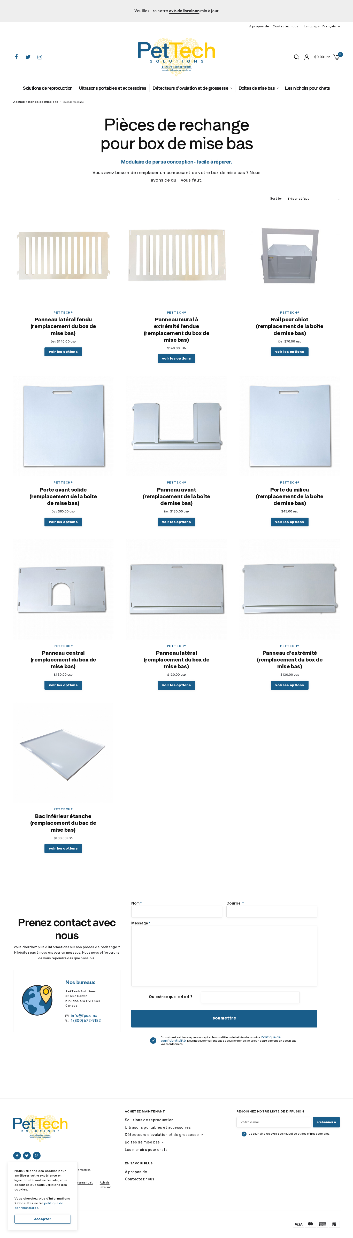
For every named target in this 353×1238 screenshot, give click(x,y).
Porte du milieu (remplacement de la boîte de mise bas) (290, 496)
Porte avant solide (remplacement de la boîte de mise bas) (63, 496)
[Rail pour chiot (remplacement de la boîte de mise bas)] (290, 256)
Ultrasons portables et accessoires (123, 87)
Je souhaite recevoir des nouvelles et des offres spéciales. (289, 1135)
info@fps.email (82, 1013)
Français (329, 26)
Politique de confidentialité (279, 1035)
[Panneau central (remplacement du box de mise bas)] (63, 589)
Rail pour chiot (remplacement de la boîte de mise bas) (290, 326)
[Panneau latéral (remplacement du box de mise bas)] (176, 589)
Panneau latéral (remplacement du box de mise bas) (176, 659)
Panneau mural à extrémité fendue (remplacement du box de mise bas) (176, 329)
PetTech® (63, 312)
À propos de (259, 26)
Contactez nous (285, 26)
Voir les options (63, 351)
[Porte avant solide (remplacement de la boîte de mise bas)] (63, 426)
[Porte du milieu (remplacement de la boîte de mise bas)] (290, 426)
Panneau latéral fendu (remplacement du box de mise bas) (63, 326)
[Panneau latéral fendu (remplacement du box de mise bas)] (63, 256)
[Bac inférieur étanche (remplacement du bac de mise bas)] (63, 752)
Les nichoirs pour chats (283, 87)
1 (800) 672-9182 (83, 1018)
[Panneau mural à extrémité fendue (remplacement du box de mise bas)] (176, 256)
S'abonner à (326, 1123)
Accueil (18, 101)
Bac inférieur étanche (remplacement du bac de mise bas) (63, 822)
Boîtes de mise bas (241, 87)
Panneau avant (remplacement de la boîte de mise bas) (176, 496)
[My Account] (306, 57)
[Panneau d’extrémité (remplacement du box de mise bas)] (290, 589)
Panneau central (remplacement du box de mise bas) (63, 659)
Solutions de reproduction (71, 87)
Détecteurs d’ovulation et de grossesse (186, 87)
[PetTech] (176, 57)
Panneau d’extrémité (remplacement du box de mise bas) (290, 659)
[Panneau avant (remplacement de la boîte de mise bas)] (176, 426)
